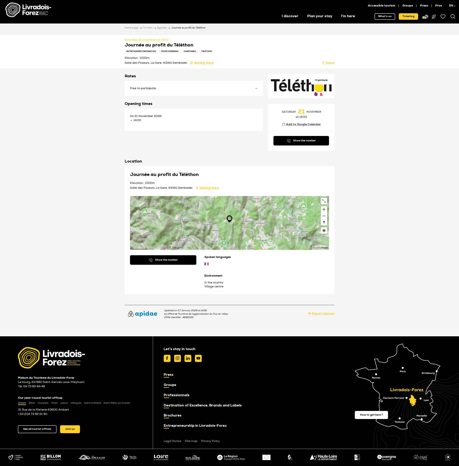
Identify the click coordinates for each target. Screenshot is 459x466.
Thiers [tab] (54, 403)
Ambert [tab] (22, 403)
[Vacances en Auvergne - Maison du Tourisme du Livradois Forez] (28, 10)
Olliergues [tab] (75, 403)
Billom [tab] (32, 403)
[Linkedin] (187, 358)
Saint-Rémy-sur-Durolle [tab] (117, 403)
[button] (450, 6)
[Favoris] (443, 16)
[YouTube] (198, 358)
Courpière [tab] (43, 403)
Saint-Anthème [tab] (92, 403)
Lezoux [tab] (64, 403)
